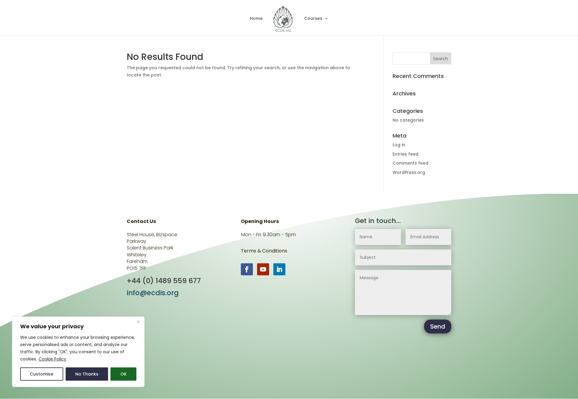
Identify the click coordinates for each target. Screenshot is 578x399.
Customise (41, 374)
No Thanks (86, 374)
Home (256, 18)
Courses (313, 18)
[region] (78, 352)
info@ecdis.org (153, 293)
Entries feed (405, 154)
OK (123, 374)
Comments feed (410, 163)
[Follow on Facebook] (247, 269)
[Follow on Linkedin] (279, 269)
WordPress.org (409, 172)
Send (437, 326)
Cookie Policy (52, 359)
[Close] (138, 321)
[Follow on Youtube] (263, 269)
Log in (399, 145)
